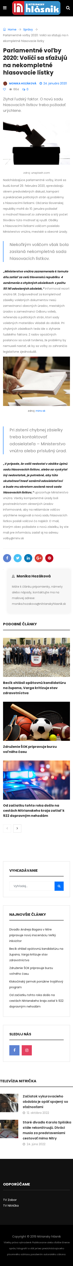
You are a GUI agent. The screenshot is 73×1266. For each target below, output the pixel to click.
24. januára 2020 (55, 83)
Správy (28, 29)
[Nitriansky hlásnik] (36, 8)
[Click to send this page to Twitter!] (18, 558)
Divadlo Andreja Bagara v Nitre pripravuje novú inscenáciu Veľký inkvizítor (32, 935)
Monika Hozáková (34, 576)
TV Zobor (10, 1200)
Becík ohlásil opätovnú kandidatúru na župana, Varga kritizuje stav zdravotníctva (34, 687)
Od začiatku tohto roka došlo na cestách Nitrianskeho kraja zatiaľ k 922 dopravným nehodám (33, 810)
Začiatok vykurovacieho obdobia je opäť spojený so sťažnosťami (45, 1101)
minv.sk (40, 411)
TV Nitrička (11, 1205)
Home (11, 29)
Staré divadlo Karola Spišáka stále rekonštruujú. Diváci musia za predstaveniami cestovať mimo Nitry (47, 1130)
